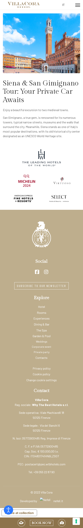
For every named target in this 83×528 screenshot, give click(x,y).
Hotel (41, 306)
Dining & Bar (41, 324)
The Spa (41, 330)
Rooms (41, 312)
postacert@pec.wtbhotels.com (45, 464)
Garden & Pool (42, 336)
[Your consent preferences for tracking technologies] (76, 521)
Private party (41, 352)
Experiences (41, 318)
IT (63, 5)
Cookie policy (41, 374)
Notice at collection (19, 513)
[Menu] (77, 5)
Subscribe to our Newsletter (41, 286)
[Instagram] (46, 271)
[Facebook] (37, 271)
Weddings (41, 341)
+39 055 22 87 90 (44, 472)
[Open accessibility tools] (8, 510)
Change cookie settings (41, 380)
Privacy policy (42, 368)
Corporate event (41, 346)
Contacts (41, 357)
